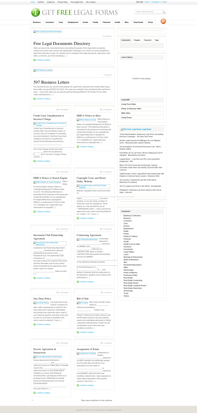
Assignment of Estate (88, 349)
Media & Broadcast (131, 260)
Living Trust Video (128, 104)
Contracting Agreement (89, 235)
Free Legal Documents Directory (61, 43)
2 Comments (63, 172)
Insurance (127, 247)
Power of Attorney (130, 273)
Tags (157, 40)
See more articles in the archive (96, 400)
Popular (137, 40)
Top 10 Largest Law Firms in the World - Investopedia (140, 186)
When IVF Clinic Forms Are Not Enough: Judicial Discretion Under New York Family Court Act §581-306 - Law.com (141, 167)
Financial (106, 22)
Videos (126, 296)
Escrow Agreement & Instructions (44, 350)
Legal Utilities (129, 252)
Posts (147, 2)
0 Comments (107, 36)
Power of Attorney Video (131, 109)
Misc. (127, 22)
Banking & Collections (132, 216)
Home (33, 2)
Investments (128, 249)
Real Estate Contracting (133, 280)
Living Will (125, 100)
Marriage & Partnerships (133, 257)
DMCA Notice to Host (89, 115)
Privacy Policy (63, 2)
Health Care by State (132, 244)
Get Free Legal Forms (68, 12)
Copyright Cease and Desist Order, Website (91, 179)
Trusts (150, 22)
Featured (147, 40)
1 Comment (108, 75)
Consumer (49, 22)
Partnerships (129, 270)
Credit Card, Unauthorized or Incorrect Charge (48, 117)
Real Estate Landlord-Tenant (135, 286)
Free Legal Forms (77, 2)
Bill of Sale (83, 298)
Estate (85, 22)
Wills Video (125, 113)
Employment (73, 22)
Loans (126, 255)
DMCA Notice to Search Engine (50, 178)
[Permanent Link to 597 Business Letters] (42, 70)
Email (164, 2)
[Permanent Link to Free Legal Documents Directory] (47, 32)
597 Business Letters (51, 82)
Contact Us (51, 2)
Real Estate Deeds (131, 283)
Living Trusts (126, 118)
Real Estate (138, 22)
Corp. (61, 22)
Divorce (127, 226)
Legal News (146, 129)
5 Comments (107, 109)
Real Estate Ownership (133, 288)
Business (37, 22)
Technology (128, 291)
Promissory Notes (130, 275)
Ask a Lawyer (91, 2)
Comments (156, 2)
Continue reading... (43, 60)
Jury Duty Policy (42, 298)
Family (95, 22)
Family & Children (131, 236)
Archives (41, 2)
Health (117, 22)
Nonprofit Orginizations (133, 265)
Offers (126, 267)
